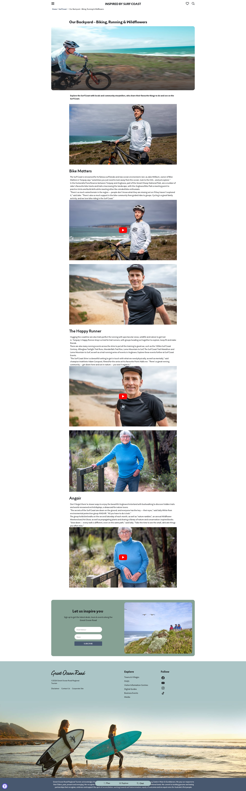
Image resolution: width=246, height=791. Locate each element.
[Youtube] (163, 683)
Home (54, 9)
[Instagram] (163, 688)
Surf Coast (63, 9)
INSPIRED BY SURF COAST (123, 4)
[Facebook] (163, 678)
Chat (142, 783)
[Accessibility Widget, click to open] (5, 786)
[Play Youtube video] (123, 230)
